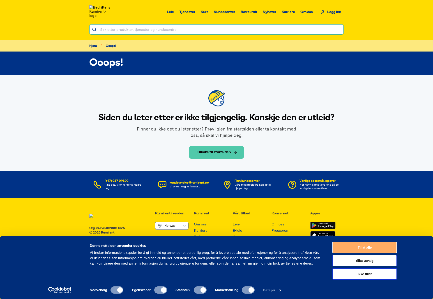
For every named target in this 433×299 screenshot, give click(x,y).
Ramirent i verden (169, 213)
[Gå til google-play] (323, 225)
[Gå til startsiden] (100, 12)
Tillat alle (365, 247)
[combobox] (216, 29)
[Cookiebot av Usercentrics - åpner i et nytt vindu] (60, 290)
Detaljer (269, 290)
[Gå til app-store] (323, 235)
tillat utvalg (364, 261)
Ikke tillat (365, 274)
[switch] (160, 290)
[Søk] (95, 29)
